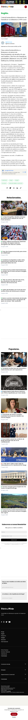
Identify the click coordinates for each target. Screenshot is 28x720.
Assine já (14, 714)
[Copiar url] (20, 188)
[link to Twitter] (6, 622)
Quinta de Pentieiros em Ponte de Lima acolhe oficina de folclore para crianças (13, 290)
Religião (3, 637)
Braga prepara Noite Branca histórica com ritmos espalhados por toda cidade (12, 376)
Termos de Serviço (15, 544)
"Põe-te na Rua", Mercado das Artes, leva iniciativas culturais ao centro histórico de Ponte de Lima (14, 281)
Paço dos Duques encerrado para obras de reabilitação (12, 252)
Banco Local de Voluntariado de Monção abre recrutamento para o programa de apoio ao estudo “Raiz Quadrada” (13, 299)
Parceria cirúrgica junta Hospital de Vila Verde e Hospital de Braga (13, 472)
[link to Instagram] (3, 622)
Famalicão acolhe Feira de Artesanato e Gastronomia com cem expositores (11, 353)
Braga (2, 632)
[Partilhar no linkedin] (17, 188)
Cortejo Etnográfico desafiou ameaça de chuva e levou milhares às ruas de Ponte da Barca (13, 202)
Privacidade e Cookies (5, 686)
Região (2, 634)
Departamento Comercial (7, 674)
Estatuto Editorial (5, 652)
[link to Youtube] (9, 622)
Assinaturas (4, 654)
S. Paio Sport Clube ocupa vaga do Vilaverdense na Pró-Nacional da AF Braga (14, 448)
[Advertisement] (14, 323)
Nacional (3, 639)
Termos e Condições (5, 687)
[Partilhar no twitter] (10, 188)
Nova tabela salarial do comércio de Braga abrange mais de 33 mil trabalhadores (12, 424)
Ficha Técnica (4, 650)
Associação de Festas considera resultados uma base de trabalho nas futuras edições (12, 399)
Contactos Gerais (5, 664)
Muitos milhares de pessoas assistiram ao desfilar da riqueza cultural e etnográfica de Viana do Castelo (12, 227)
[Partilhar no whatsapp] (14, 188)
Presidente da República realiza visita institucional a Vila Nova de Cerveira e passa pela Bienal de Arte (13, 261)
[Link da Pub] (14, 2)
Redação (3, 670)
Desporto (3, 636)
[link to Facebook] (1, 622)
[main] (14, 306)
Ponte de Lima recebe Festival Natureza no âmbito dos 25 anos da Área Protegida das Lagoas (12, 271)
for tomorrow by (6, 691)
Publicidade (4, 656)
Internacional (4, 641)
